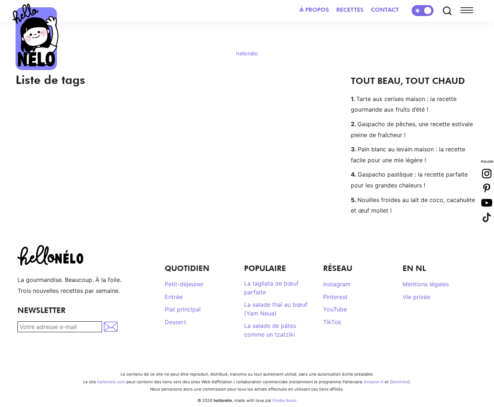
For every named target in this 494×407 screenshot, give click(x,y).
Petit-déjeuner (184, 284)
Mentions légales (426, 284)
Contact (385, 9)
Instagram (336, 284)
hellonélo (247, 53)
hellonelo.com (111, 381)
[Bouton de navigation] (468, 11)
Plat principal (183, 309)
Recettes (350, 9)
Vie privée (416, 297)
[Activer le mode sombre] (423, 10)
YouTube (335, 309)
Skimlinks (399, 381)
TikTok (332, 322)
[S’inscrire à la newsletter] (111, 327)
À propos (314, 9)
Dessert (175, 322)
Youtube (486, 202)
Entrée (174, 297)
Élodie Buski (285, 400)
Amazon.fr (374, 381)
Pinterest (335, 297)
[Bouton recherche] (447, 11)
